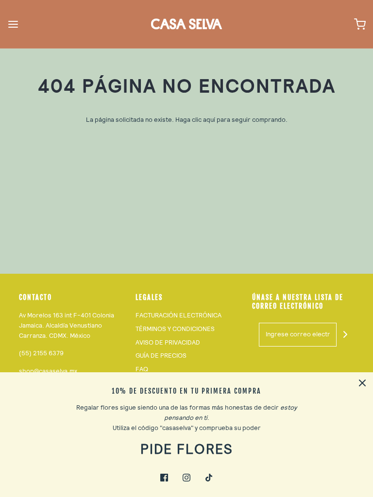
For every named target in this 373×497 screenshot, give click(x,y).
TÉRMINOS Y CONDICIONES (175, 328)
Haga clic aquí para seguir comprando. (231, 119)
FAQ (142, 369)
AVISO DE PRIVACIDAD (168, 342)
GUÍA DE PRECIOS (161, 355)
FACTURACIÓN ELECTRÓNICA (178, 315)
